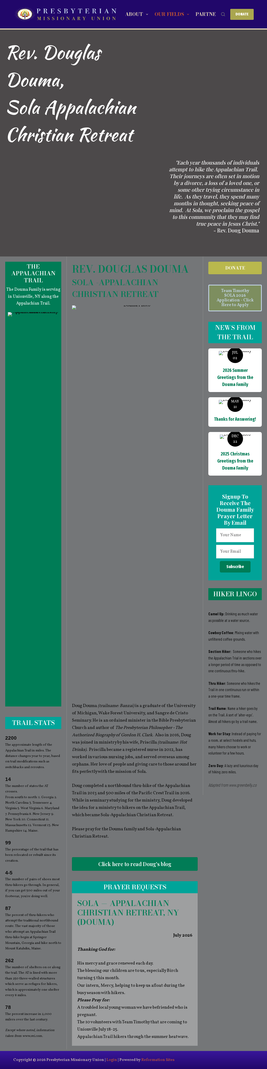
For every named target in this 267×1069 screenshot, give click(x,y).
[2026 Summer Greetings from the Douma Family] (235, 370)
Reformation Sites (157, 1060)
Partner (207, 14)
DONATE (241, 14)
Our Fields (169, 14)
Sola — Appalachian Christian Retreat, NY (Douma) (128, 912)
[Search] (223, 14)
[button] (235, 567)
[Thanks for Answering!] (235, 412)
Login (111, 1060)
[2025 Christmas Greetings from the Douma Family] (235, 454)
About (134, 14)
